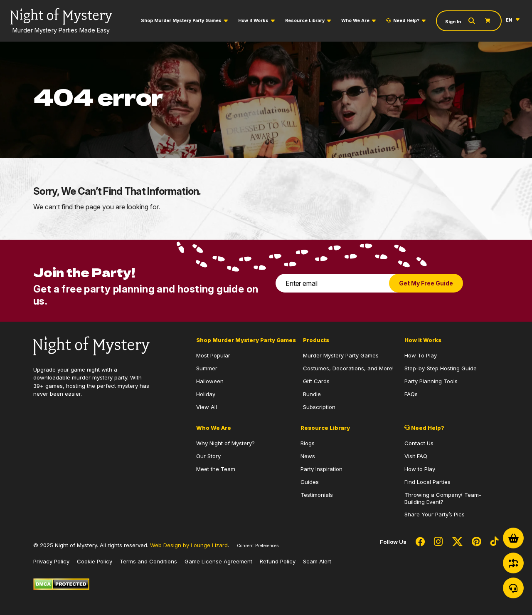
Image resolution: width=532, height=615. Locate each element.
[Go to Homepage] (91, 345)
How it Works (253, 20)
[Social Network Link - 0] (420, 542)
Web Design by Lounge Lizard (189, 545)
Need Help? (406, 20)
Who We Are (355, 20)
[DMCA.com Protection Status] (61, 583)
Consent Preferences (257, 545)
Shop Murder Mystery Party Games (181, 20)
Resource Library (305, 20)
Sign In (453, 22)
